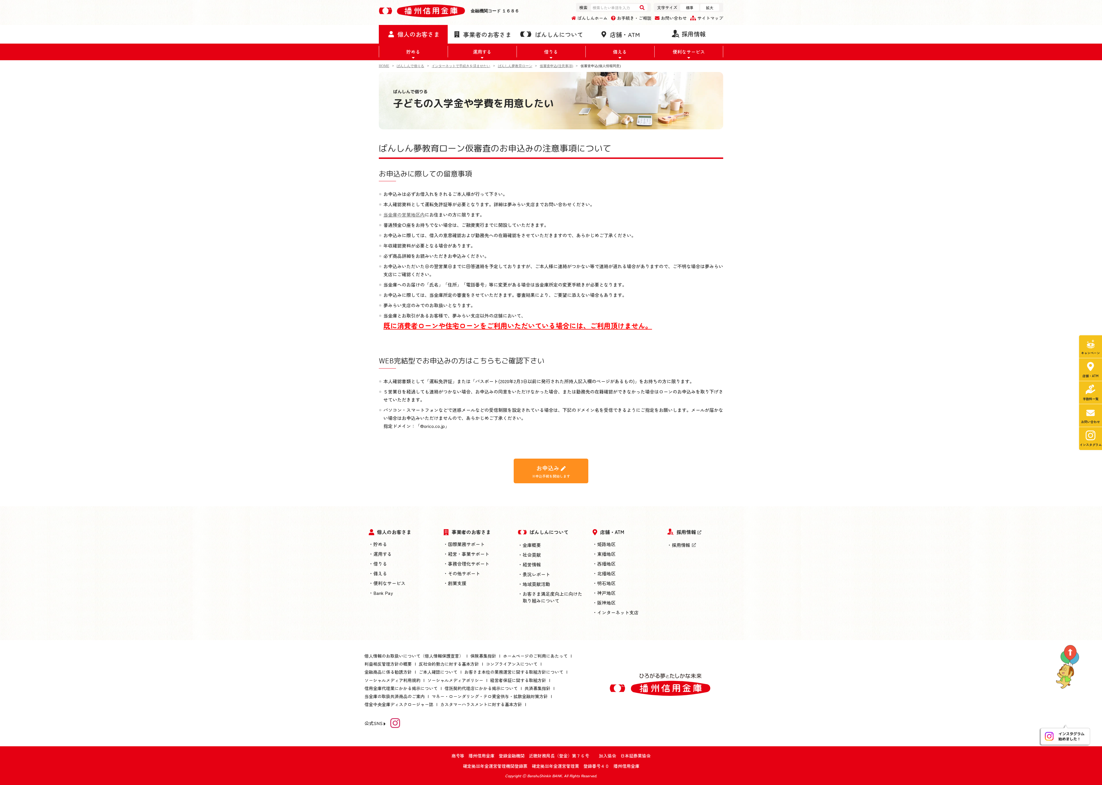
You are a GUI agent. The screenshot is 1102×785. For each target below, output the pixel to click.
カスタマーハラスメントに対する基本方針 (481, 704)
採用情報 (686, 531)
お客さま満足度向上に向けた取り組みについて (552, 597)
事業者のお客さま (471, 531)
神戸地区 (606, 592)
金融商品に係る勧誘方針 (388, 672)
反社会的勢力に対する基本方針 (449, 664)
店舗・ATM (612, 531)
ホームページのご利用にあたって (535, 656)
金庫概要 (532, 544)
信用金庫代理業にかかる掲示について (401, 688)
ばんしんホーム (592, 18)
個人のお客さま (394, 531)
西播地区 (606, 563)
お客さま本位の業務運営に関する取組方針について (513, 672)
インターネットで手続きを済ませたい (461, 66)
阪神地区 (606, 602)
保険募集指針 (483, 656)
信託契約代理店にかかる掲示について (481, 688)
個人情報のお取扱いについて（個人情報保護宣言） (413, 656)
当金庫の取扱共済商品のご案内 (394, 696)
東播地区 (606, 553)
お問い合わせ (674, 18)
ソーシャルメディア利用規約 (392, 680)
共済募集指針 (537, 688)
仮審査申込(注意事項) (556, 66)
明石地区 (606, 583)
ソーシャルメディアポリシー (455, 680)
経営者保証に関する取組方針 (518, 680)
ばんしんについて (549, 531)
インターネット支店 (618, 612)
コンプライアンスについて (512, 664)
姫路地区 (606, 544)
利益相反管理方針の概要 (388, 664)
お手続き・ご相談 (634, 18)
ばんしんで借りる (410, 66)
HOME (384, 66)
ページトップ (1070, 668)
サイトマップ (710, 18)
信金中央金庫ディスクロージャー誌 (398, 704)
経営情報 (532, 564)
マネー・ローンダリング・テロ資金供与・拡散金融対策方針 (490, 696)
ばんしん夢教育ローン (515, 66)
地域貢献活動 (536, 584)
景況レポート (536, 574)
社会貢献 (532, 554)
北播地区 (606, 573)
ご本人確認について (438, 672)
